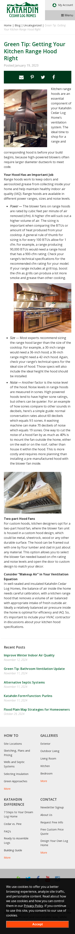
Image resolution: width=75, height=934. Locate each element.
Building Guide (13, 850)
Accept (37, 924)
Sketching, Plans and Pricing (17, 753)
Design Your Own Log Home (54, 843)
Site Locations (13, 743)
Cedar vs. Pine (13, 824)
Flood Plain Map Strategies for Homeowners (37, 709)
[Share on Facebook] (54, 77)
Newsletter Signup (52, 807)
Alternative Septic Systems (24, 682)
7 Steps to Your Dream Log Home (18, 814)
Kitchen (45, 766)
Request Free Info (51, 822)
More (7, 788)
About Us (46, 815)
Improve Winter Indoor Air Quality (29, 655)
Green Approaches (15, 781)
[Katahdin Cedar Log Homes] (22, 9)
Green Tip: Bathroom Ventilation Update (34, 669)
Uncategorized (32, 25)
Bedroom (46, 773)
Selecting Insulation (16, 774)
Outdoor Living (49, 751)
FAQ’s (7, 831)
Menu (68, 15)
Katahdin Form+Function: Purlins (28, 696)
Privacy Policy (33, 906)
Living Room (48, 758)
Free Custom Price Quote (52, 832)
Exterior (45, 743)
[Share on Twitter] (43, 77)
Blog (17, 25)
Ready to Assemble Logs (16, 840)
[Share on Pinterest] (32, 77)
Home (8, 25)
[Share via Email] (21, 77)
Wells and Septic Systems (14, 764)
